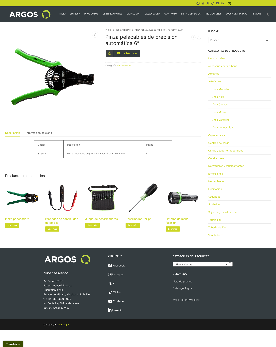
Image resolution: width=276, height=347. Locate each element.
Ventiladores (215, 235)
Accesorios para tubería (222, 66)
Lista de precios (182, 281)
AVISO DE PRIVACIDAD (186, 300)
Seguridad (214, 196)
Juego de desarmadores (101, 219)
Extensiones (215, 173)
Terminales (214, 219)
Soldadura (214, 204)
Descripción (12, 132)
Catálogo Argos (182, 288)
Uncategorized (217, 58)
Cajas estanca (216, 135)
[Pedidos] (229, 3)
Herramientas (122, 30)
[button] (267, 14)
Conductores (216, 158)
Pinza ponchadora (17, 219)
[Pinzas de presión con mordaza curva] (193, 37)
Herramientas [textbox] (201, 264)
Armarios (213, 73)
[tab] (12, 133)
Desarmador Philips (138, 219)
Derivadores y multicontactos (226, 165)
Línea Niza (217, 96)
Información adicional (39, 132)
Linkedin (116, 310)
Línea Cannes (219, 104)
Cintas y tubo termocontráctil (226, 150)
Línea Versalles (220, 119)
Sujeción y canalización (222, 212)
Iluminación (215, 189)
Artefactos (214, 81)
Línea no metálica (222, 127)
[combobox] (203, 264)
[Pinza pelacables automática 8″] (199, 37)
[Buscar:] (239, 40)
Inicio (108, 30)
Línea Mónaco (219, 112)
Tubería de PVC (217, 227)
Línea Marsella (220, 89)
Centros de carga (218, 142)
